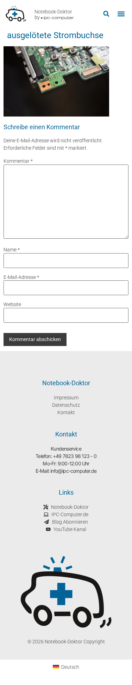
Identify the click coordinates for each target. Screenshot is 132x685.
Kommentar (18, 161)
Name (12, 249)
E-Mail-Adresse (21, 277)
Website (12, 304)
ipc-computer (59, 17)
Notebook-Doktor (53, 11)
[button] (106, 13)
